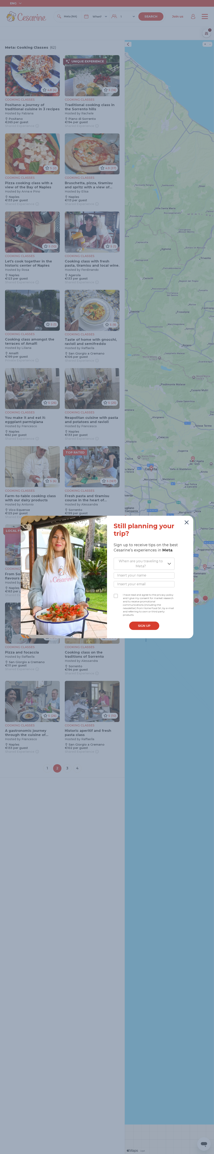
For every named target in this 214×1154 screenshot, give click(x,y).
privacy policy (165, 594)
